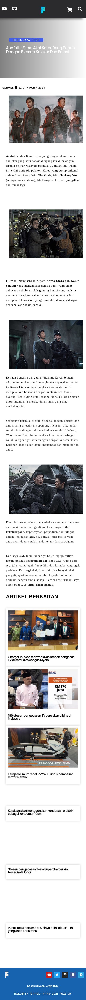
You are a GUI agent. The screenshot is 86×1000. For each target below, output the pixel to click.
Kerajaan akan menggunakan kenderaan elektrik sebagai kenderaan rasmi (40, 812)
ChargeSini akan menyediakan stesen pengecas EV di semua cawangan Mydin (41, 658)
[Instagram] (65, 975)
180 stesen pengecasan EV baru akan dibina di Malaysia (39, 717)
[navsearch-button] (80, 10)
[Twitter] (57, 975)
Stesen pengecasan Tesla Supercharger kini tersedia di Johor (38, 870)
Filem (17, 40)
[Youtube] (49, 975)
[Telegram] (81, 975)
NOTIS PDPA (52, 986)
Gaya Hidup (31, 40)
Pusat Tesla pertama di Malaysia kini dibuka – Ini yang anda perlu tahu (41, 929)
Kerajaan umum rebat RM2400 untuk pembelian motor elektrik (40, 775)
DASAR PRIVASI (35, 986)
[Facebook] (73, 975)
